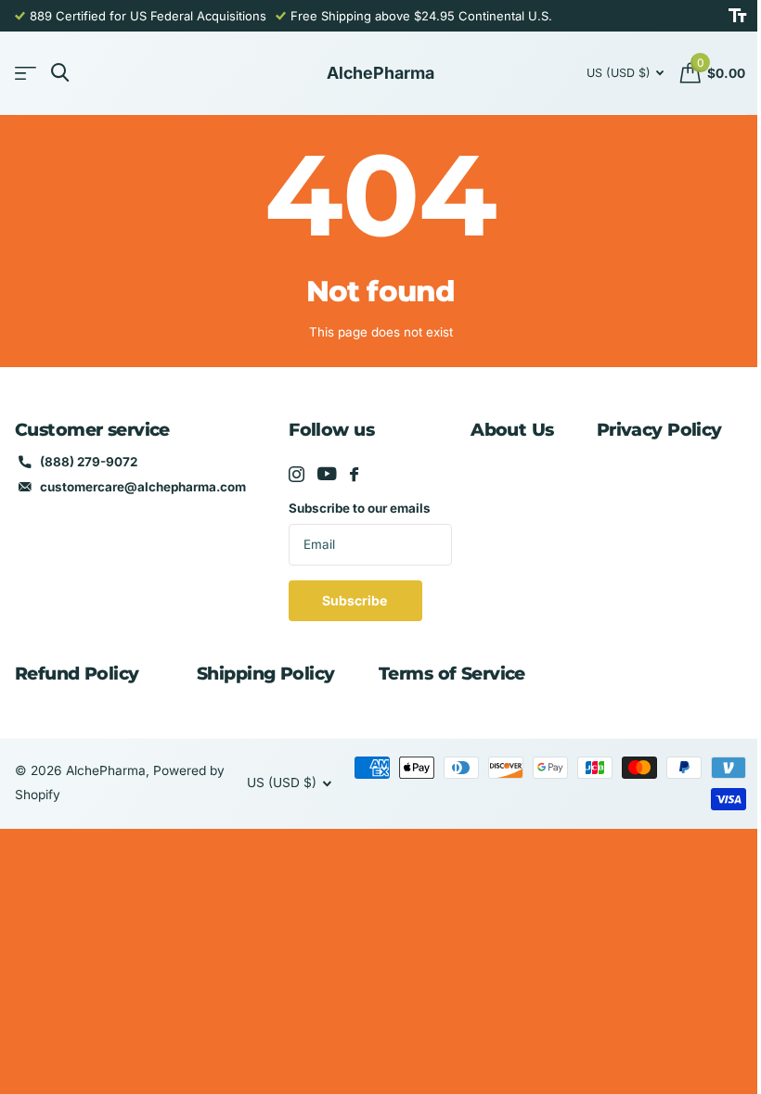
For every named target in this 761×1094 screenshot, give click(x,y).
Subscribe (356, 600)
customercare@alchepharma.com (143, 486)
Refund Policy (77, 673)
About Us (512, 429)
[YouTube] (327, 473)
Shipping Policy (265, 673)
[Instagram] (296, 474)
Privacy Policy (659, 429)
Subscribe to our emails (360, 508)
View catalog (25, 74)
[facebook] (354, 474)
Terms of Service (452, 673)
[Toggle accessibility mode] (737, 16)
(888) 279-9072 (88, 461)
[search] (60, 73)
